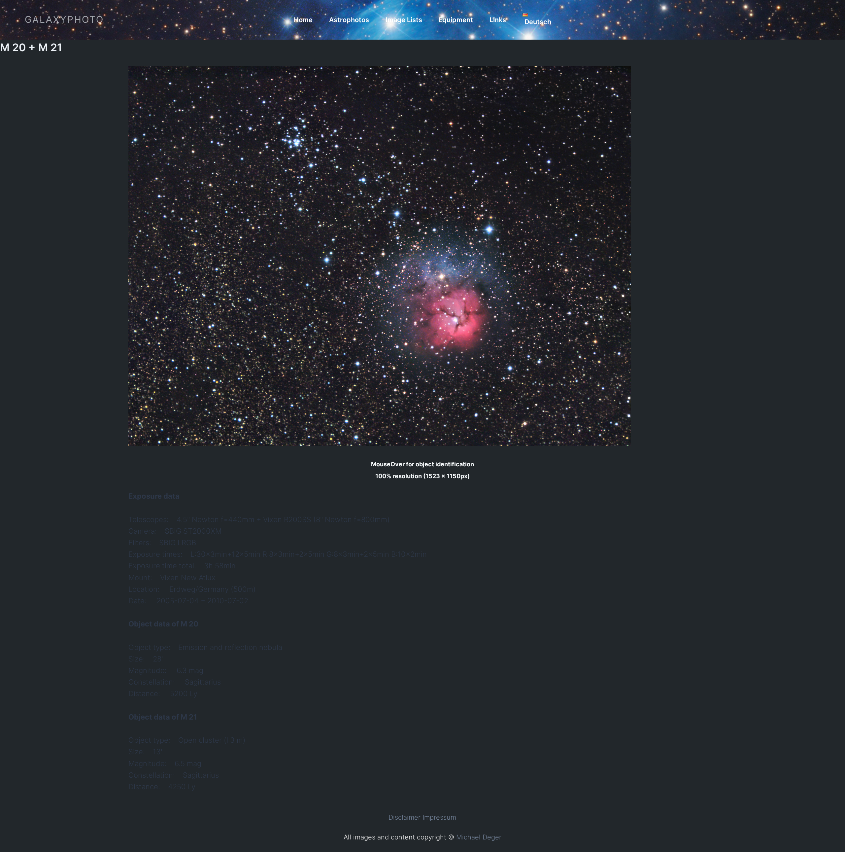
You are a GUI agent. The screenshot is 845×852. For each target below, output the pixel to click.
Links (498, 20)
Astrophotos (349, 20)
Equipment (455, 20)
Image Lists (404, 20)
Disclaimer (405, 817)
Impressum (439, 817)
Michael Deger (478, 837)
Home (303, 20)
